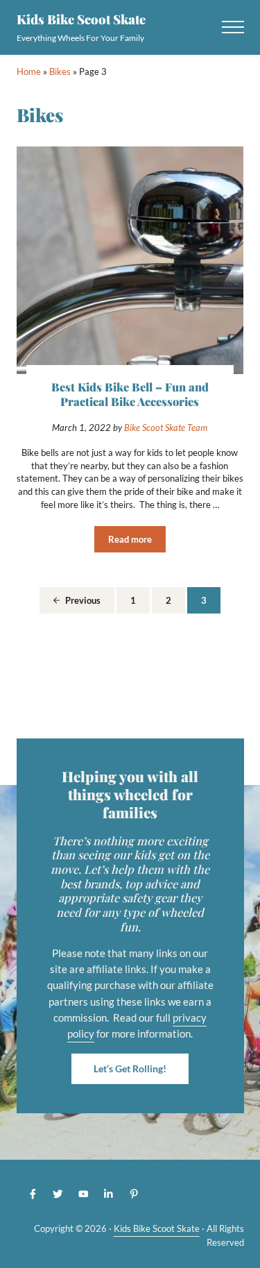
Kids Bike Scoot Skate (81, 19)
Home (29, 71)
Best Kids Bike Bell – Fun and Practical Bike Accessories (130, 394)
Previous (83, 600)
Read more (137, 542)
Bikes (60, 71)
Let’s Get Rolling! (130, 1068)
